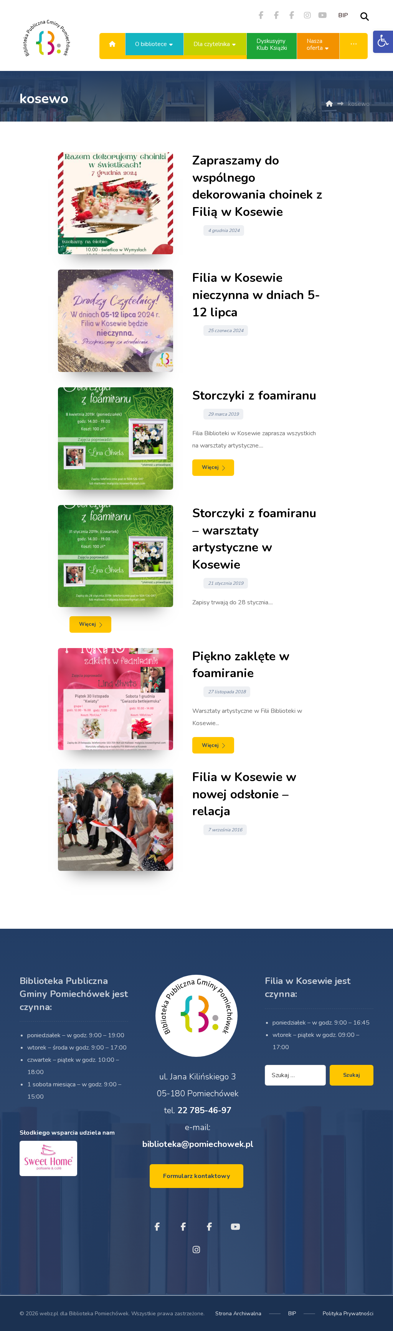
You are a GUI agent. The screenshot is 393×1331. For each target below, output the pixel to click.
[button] (383, 42)
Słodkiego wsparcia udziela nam (67, 1133)
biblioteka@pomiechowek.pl (197, 1144)
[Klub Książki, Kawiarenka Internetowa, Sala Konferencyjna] (46, 44)
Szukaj (351, 1075)
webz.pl (49, 1313)
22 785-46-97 (204, 1110)
